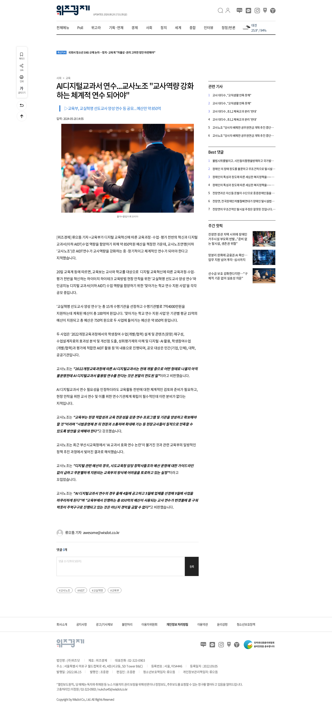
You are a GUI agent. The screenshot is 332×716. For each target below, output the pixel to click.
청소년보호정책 (246, 624)
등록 (192, 566)
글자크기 (21, 92)
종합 (192, 27)
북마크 (21, 58)
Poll (80, 27)
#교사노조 (64, 590)
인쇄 (21, 81)
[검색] (222, 10)
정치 (163, 27)
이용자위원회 (149, 624)
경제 (134, 27)
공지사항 (81, 624)
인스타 (257, 10)
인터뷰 (208, 27)
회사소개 (61, 624)
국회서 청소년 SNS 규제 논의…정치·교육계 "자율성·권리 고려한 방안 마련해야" (106, 52)
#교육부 (114, 590)
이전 (22, 106)
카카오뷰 (248, 10)
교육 (68, 78)
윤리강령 (222, 624)
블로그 (239, 10)
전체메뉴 (62, 27)
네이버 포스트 (265, 10)
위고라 (96, 27)
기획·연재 (116, 27)
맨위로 (22, 116)
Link (21, 69)
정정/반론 (229, 27)
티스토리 (273, 10)
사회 (149, 27)
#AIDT (81, 590)
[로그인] (229, 10)
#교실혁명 (97, 590)
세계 (178, 27)
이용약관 (202, 624)
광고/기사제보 (104, 624)
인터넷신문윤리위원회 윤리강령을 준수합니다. (259, 644)
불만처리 (127, 624)
